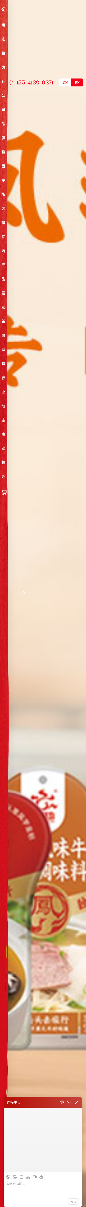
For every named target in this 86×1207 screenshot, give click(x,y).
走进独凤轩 (3, 53)
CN (65, 82)
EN (77, 82)
